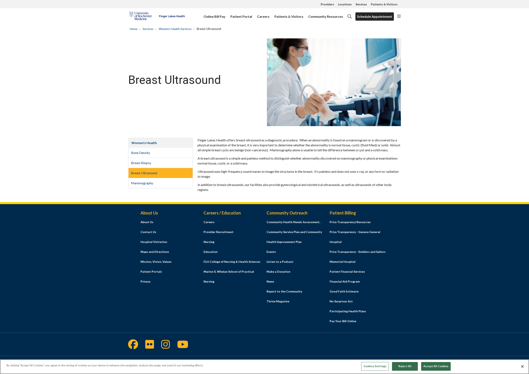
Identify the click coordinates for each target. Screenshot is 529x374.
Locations (345, 4)
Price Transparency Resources (350, 222)
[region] (264, 366)
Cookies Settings (374, 366)
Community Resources (325, 16)
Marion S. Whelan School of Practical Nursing (229, 276)
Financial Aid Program (345, 281)
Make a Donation (278, 271)
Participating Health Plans (348, 311)
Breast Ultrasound (144, 173)
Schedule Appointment (374, 16)
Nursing (209, 242)
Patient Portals (151, 271)
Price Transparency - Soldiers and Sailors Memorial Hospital (358, 256)
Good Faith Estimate (344, 291)
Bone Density (140, 153)
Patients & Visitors (384, 4)
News (270, 281)
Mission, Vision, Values (156, 261)
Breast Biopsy (141, 163)
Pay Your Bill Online (343, 321)
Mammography (142, 183)
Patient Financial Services (347, 271)
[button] (399, 16)
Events (271, 251)
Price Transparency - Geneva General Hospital (355, 237)
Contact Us (148, 232)
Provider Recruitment (219, 232)
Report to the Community (284, 291)
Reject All (404, 366)
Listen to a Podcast (280, 261)
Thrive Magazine (278, 301)
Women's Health (144, 143)
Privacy (145, 281)
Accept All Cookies (435, 366)
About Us (147, 222)
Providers (327, 4)
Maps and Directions (155, 251)
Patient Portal (241, 16)
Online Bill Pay (214, 16)
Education (211, 251)
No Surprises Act (341, 301)
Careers (263, 16)
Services (361, 4)
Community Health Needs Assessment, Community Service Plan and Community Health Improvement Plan (294, 232)
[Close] (522, 366)
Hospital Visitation (154, 242)
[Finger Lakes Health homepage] (157, 16)
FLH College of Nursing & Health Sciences (232, 261)
